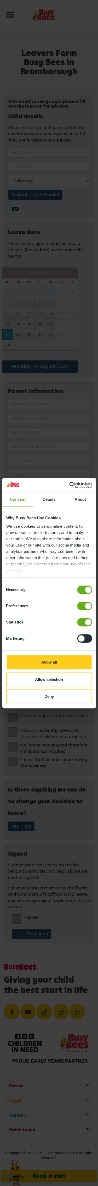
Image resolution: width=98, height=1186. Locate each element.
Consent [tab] (18, 499)
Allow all (49, 662)
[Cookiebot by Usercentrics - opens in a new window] (70, 485)
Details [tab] (49, 499)
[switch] (84, 606)
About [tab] (80, 499)
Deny (49, 696)
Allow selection (49, 679)
